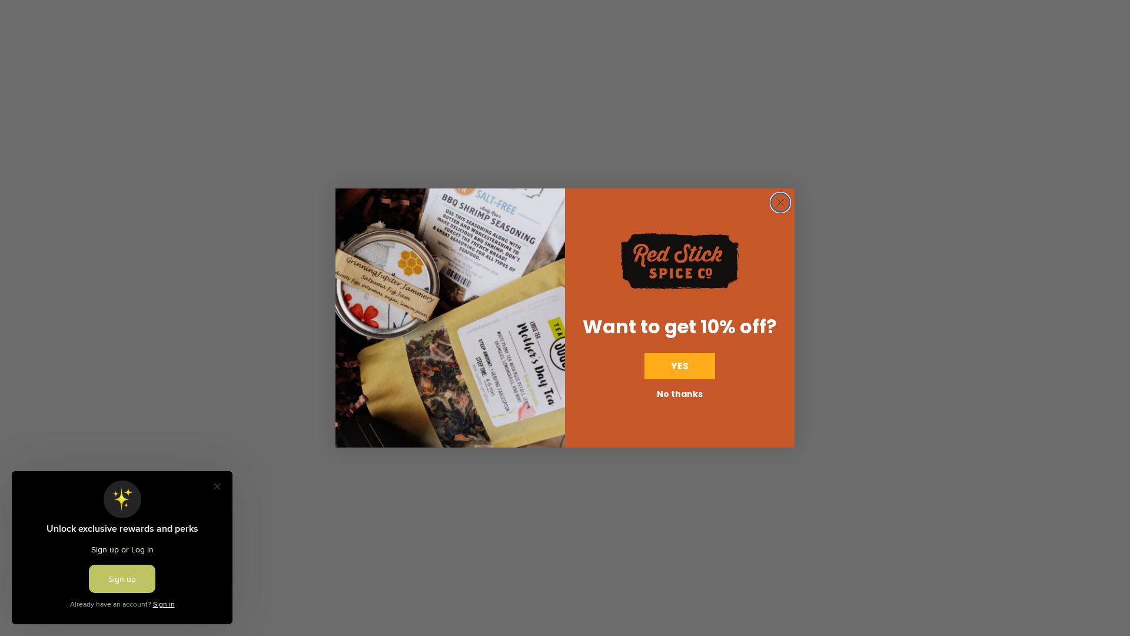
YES (680, 366)
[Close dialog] (780, 202)
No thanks (680, 394)
